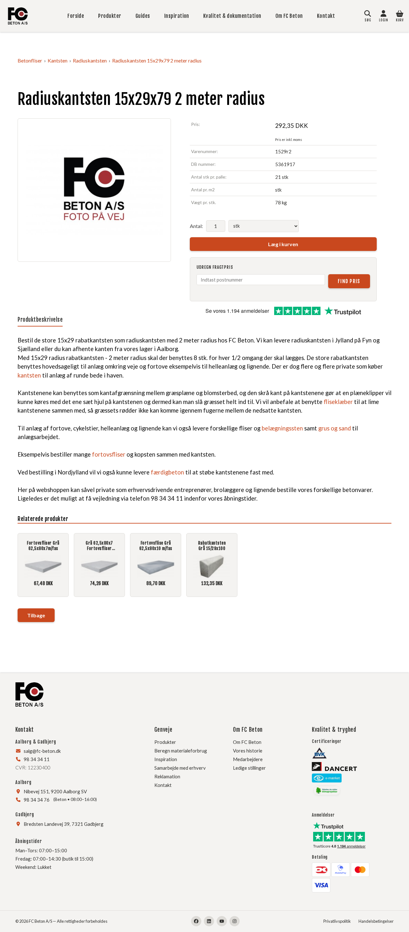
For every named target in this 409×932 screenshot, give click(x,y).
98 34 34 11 (37, 759)
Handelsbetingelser (376, 921)
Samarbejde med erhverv (180, 768)
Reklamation (167, 776)
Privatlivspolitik (337, 921)
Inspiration (176, 16)
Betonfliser (30, 60)
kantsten (29, 375)
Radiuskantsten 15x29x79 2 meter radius (157, 60)
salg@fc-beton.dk (42, 751)
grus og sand (334, 428)
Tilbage (36, 615)
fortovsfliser (108, 454)
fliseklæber (338, 401)
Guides (142, 16)
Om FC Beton (289, 16)
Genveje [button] (163, 729)
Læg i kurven (283, 244)
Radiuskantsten (90, 60)
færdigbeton (167, 472)
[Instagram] (234, 921)
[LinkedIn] (209, 921)
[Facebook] (196, 921)
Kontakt (326, 16)
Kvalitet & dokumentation (232, 16)
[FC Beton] (18, 16)
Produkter (109, 16)
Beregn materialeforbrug (180, 750)
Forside (75, 16)
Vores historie (247, 750)
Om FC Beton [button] (248, 729)
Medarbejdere (248, 759)
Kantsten (57, 60)
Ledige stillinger (249, 768)
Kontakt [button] (24, 729)
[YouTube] (222, 921)
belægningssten (282, 428)
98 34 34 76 (37, 800)
